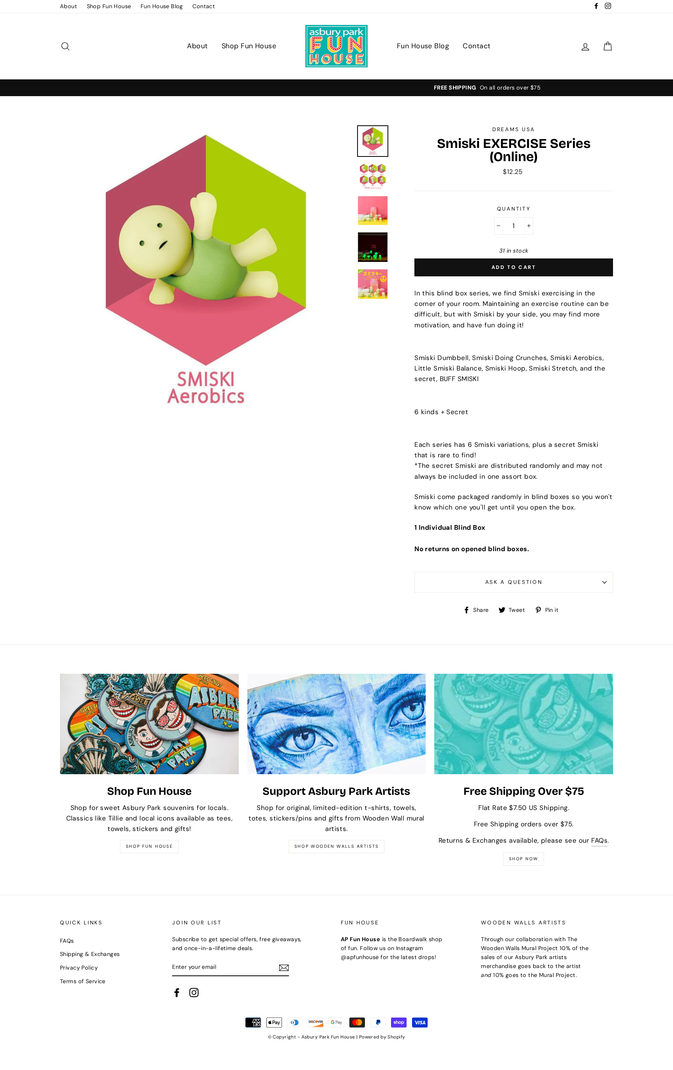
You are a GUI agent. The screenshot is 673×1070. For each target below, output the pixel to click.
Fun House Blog (162, 6)
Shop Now (524, 858)
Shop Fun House (109, 6)
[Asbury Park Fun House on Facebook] (176, 992)
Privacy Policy (79, 967)
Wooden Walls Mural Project (520, 948)
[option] (336, 87)
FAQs (599, 840)
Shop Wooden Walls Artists (336, 846)
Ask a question (514, 582)
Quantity (514, 209)
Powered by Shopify (382, 1037)
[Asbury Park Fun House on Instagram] (194, 992)
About (68, 6)
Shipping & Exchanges (90, 954)
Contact (203, 6)
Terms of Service (83, 981)
